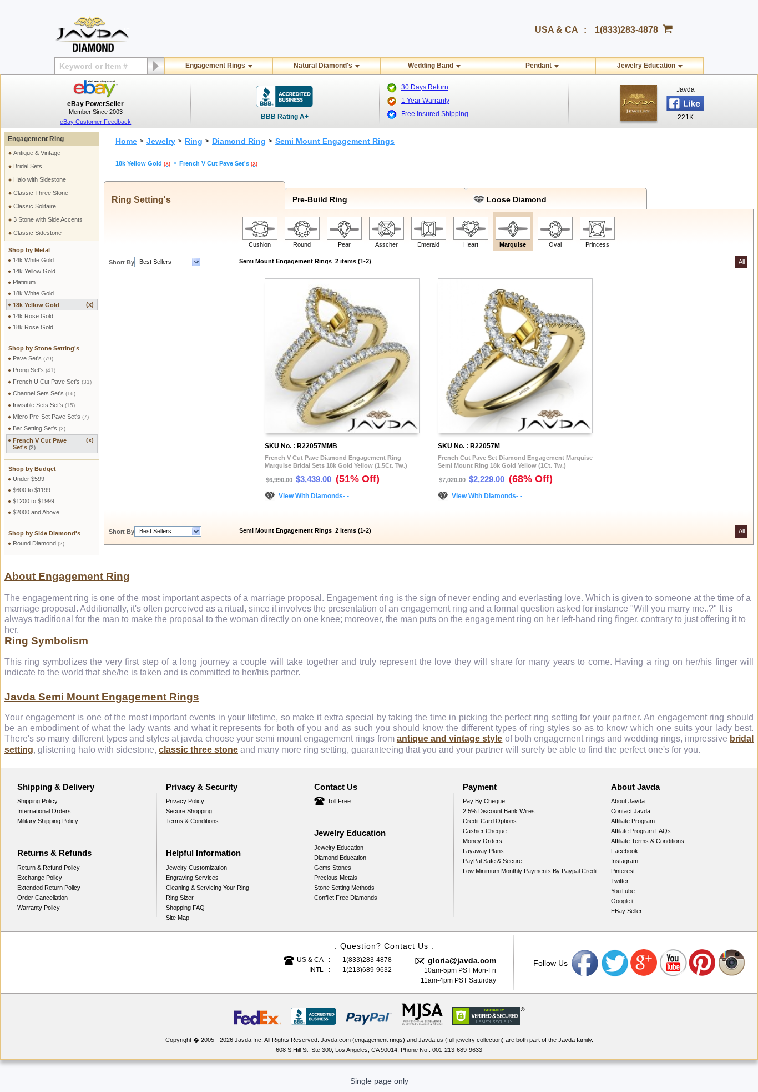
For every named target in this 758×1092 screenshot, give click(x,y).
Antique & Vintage (36, 152)
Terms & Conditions (192, 821)
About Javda (628, 801)
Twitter (620, 881)
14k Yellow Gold (34, 271)
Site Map (177, 917)
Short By (121, 262)
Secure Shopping (189, 811)
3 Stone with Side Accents (48, 219)
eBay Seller (626, 911)
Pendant (538, 65)
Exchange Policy (39, 877)
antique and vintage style (450, 738)
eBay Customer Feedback (95, 121)
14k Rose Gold (33, 316)
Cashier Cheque (485, 831)
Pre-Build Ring (317, 199)
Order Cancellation (42, 897)
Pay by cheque (484, 801)
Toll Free (339, 801)
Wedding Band (430, 65)
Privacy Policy (185, 801)
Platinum (24, 282)
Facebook (624, 851)
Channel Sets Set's (44, 393)
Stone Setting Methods (344, 887)
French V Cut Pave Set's (53, 443)
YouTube (623, 891)
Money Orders (482, 841)
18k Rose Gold (33, 327)
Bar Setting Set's (39, 428)
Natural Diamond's (323, 65)
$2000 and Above (36, 512)
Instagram (624, 861)
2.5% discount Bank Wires (499, 811)
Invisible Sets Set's (44, 405)
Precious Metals (335, 877)
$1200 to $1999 (33, 501)
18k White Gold (33, 293)
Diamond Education (340, 857)
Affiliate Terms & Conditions (647, 841)
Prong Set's (34, 370)
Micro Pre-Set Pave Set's (51, 416)
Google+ (622, 901)
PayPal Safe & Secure (492, 861)
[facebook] (638, 103)
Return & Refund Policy (48, 867)
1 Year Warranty (425, 100)
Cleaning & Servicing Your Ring (207, 887)
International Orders (44, 811)
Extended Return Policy (48, 887)
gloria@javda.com (462, 960)
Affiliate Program (633, 821)
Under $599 (28, 478)
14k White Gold (33, 260)
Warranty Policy (38, 907)
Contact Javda (630, 811)
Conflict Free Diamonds (345, 897)
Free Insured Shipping (434, 114)
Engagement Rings (215, 65)
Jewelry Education (646, 65)
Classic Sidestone (37, 232)
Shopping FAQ (185, 907)
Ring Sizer (180, 897)
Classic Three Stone (40, 192)
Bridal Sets (27, 166)
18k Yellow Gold (53, 304)
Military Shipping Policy (47, 821)
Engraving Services (192, 877)
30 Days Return (424, 87)
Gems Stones (332, 867)
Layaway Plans (483, 851)
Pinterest (623, 871)
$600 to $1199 (31, 490)
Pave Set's (33, 358)
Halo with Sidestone (39, 179)
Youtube (674, 963)
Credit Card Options (490, 821)
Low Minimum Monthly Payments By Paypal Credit (530, 871)
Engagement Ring (36, 139)
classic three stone (198, 749)
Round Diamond (38, 543)
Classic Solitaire (34, 206)
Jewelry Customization (196, 867)
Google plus (644, 963)
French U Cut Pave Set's (52, 381)
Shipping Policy (37, 801)
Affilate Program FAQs (641, 831)
